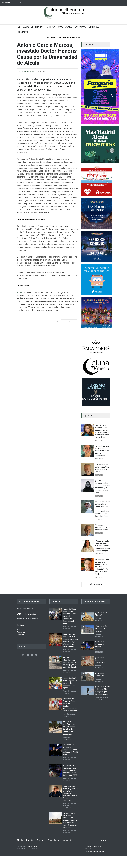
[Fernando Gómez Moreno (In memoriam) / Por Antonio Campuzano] (87, 451)
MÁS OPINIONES (96, 584)
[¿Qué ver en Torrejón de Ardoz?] (87, 645)
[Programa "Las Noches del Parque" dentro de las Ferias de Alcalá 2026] (55, 750)
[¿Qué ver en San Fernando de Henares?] (87, 629)
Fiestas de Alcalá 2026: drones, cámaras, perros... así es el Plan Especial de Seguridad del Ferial (70, 616)
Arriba (104, 840)
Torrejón (30, 840)
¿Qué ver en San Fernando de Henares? (101, 628)
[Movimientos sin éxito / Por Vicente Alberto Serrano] (87, 530)
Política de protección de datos (95, 851)
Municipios (67, 840)
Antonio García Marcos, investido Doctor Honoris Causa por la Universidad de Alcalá (47, 54)
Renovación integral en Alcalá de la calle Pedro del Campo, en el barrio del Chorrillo (70, 662)
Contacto (88, 847)
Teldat (19, 292)
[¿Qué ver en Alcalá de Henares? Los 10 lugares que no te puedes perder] (87, 690)
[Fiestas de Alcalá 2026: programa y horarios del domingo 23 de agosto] (55, 683)
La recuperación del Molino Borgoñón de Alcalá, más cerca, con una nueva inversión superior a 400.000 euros (70, 820)
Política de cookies (91, 849)
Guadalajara (67, 737)
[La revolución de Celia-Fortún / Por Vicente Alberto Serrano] (87, 469)
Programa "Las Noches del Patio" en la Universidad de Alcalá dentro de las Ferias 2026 (70, 770)
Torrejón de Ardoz (69, 714)
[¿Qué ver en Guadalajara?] (87, 676)
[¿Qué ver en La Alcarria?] (87, 616)
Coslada (41, 840)
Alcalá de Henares (28, 71)
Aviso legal (97, 847)
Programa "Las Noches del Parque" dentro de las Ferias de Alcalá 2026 (70, 749)
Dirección (20, 635)
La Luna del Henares (32, 846)
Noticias (66, 805)
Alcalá (20, 840)
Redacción (21, 632)
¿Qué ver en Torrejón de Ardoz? (99, 644)
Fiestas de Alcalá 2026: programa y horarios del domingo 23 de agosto (70, 683)
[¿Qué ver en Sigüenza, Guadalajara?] (87, 661)
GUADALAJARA (65, 27)
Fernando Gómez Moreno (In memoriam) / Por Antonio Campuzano (102, 451)
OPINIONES (94, 27)
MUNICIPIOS (80, 27)
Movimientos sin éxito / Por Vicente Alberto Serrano (102, 527)
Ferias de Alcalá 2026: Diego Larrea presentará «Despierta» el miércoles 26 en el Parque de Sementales (70, 793)
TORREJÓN (50, 27)
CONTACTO (23, 32)
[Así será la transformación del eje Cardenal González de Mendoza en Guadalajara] (55, 727)
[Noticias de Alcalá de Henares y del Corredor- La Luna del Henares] (63, 15)
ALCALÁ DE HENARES (33, 27)
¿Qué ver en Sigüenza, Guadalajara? (100, 660)
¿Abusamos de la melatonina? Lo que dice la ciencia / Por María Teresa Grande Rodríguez (102, 546)
